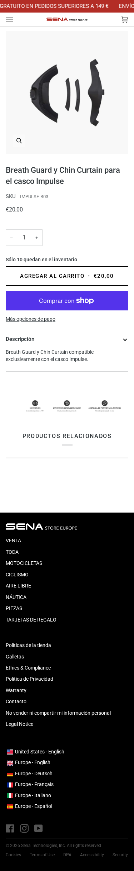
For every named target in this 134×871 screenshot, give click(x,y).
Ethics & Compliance (28, 668)
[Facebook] (10, 828)
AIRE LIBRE (18, 586)
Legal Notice (19, 724)
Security (120, 854)
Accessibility (92, 854)
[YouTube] (38, 828)
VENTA (13, 540)
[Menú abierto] (16, 19)
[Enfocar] (67, 92)
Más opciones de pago (30, 319)
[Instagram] (24, 828)
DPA (67, 854)
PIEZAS (14, 608)
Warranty (16, 690)
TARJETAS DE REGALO (31, 620)
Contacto (16, 701)
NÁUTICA (16, 597)
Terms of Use (42, 854)
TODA (12, 552)
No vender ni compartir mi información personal (58, 713)
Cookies (13, 854)
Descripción (20, 339)
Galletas (15, 657)
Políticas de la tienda (28, 645)
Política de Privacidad (29, 679)
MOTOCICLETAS (24, 563)
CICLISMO (17, 574)
